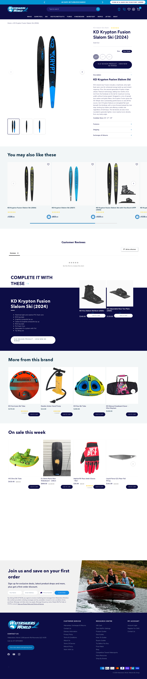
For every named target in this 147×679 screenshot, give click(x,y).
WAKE (29, 16)
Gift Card (99, 625)
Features (96, 124)
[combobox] (73, 9)
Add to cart (34, 414)
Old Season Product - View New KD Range (112, 65)
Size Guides (100, 634)
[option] (47, 72)
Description (97, 75)
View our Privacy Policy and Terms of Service (31, 604)
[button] (133, 183)
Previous (44, 2)
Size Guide (127, 51)
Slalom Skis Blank (103, 28)
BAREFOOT (91, 16)
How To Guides (101, 637)
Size (124, 51)
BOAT (115, 16)
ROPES (100, 16)
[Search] (98, 9)
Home (10, 23)
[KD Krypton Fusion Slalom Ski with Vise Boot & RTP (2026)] (117, 183)
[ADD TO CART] (49, 217)
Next (102, 2)
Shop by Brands (101, 659)
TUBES (69, 16)
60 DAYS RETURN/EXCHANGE (73, 2)
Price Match (100, 646)
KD (94, 28)
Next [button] (82, 72)
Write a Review (131, 249)
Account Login (132, 625)
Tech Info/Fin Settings (103, 628)
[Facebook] (9, 654)
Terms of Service (69, 643)
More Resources (101, 656)
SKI (46, 16)
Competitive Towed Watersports (107, 653)
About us (67, 640)
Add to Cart (96, 315)
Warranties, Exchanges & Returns (75, 625)
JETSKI (108, 16)
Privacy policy (68, 634)
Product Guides (101, 631)
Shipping (96, 130)
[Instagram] (19, 654)
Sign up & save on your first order (127, 2)
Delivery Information (70, 631)
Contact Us (67, 628)
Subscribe (62, 593)
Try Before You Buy (102, 643)
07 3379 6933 (18, 641)
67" (103, 57)
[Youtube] (14, 654)
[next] (133, 391)
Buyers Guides (101, 640)
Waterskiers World (123, 673)
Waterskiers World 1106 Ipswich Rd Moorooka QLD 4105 (27, 638)
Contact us (131, 631)
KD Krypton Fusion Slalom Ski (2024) (26, 23)
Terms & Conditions (70, 637)
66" (96, 57)
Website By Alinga (134, 673)
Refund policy (68, 646)
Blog (97, 649)
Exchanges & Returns (100, 135)
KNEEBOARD (79, 16)
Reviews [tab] (13, 253)
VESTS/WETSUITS (57, 16)
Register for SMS (133, 628)
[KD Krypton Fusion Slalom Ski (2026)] (29, 183)
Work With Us (68, 649)
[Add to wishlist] (48, 164)
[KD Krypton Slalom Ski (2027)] (73, 183)
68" (109, 57)
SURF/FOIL (38, 16)
